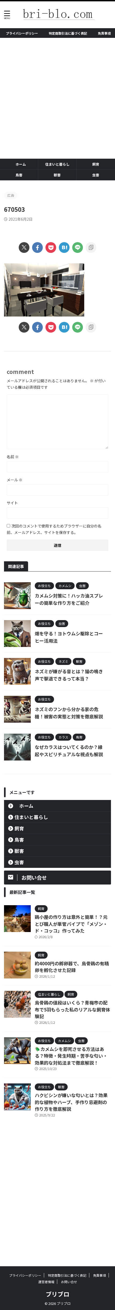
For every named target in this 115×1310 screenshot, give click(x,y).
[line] (77, 247)
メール (14, 479)
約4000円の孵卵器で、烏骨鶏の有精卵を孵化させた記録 (72, 967)
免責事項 (104, 33)
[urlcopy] (91, 247)
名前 (13, 456)
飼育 (95, 164)
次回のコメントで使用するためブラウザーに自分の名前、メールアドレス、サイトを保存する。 (54, 529)
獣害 (57, 174)
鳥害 (19, 174)
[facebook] (37, 247)
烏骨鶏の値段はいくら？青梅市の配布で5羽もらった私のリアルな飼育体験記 (72, 1009)
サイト (12, 502)
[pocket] (50, 247)
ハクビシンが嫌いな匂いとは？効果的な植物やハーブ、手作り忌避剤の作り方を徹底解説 (71, 1102)
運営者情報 (46, 1281)
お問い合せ (69, 1281)
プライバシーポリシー (22, 33)
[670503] (64, 247)
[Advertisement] (57, 98)
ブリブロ (57, 1294)
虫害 (95, 174)
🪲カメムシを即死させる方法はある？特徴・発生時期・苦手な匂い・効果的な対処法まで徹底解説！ (71, 1056)
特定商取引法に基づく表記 (68, 33)
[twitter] (24, 247)
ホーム (20, 164)
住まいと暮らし (57, 164)
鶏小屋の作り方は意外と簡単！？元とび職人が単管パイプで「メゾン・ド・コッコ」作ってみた (71, 924)
